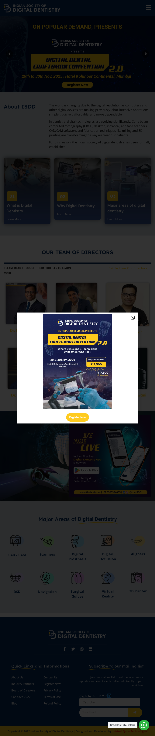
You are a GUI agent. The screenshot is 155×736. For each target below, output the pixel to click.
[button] (132, 317)
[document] (77, 368)
